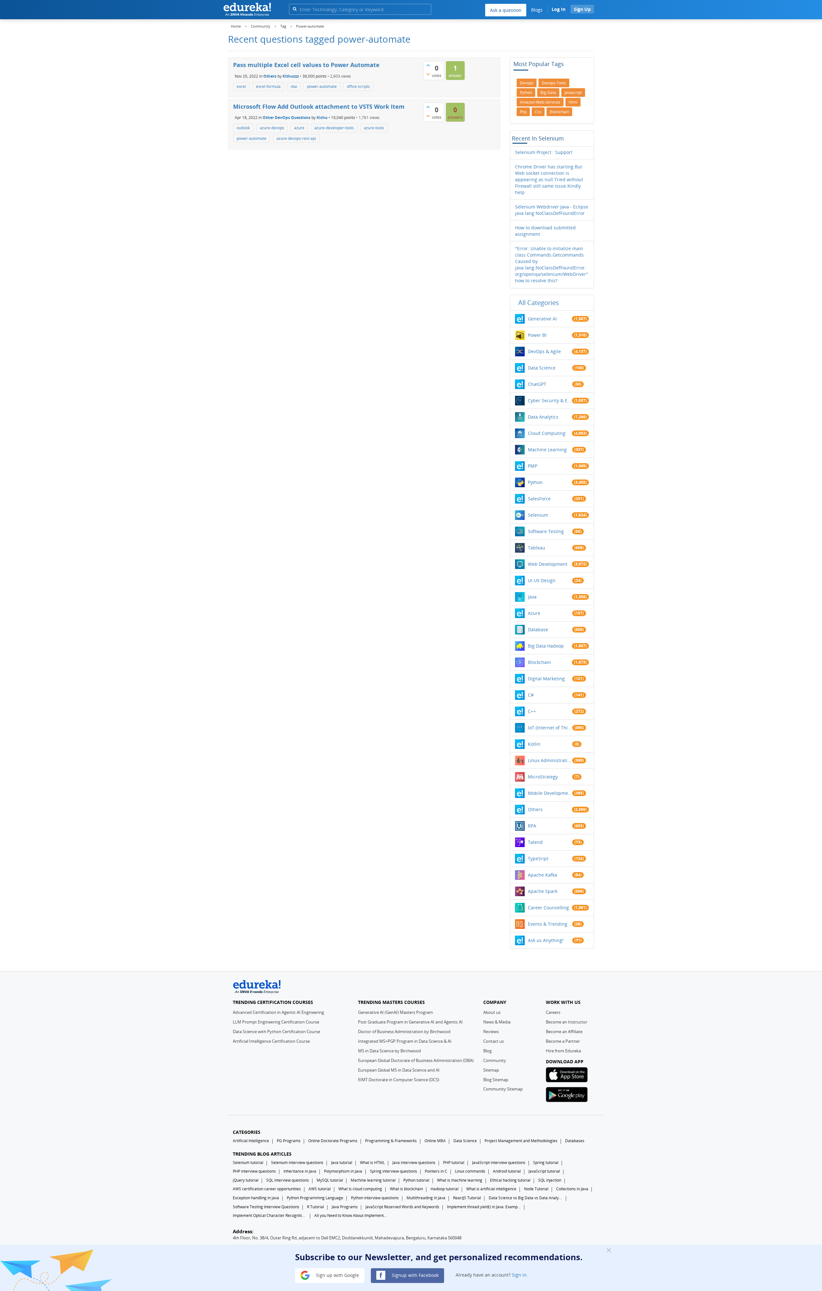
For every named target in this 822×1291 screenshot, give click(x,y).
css (538, 112)
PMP (532, 466)
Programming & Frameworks (391, 1140)
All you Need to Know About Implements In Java (351, 1215)
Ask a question (505, 10)
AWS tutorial (320, 1189)
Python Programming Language (315, 1198)
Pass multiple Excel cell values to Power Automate (306, 65)
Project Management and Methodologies (521, 1140)
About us (492, 1012)
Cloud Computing (546, 433)
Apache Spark (542, 891)
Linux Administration (550, 760)
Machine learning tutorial (373, 1180)
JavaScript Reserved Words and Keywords (402, 1207)
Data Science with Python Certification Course (276, 1031)
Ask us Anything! (546, 940)
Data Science (541, 368)
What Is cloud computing (360, 1189)
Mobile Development (550, 793)
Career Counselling (548, 908)
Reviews (491, 1031)
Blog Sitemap (495, 1080)
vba (294, 86)
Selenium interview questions (297, 1162)
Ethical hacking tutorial (510, 1180)
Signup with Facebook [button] (414, 1275)
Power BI (537, 335)
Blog (487, 1051)
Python (535, 482)
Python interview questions (375, 1198)
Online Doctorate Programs (332, 1140)
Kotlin (534, 744)
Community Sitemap (503, 1089)
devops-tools (554, 83)
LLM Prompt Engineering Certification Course (276, 1022)
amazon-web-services (540, 102)
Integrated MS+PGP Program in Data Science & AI (404, 1041)
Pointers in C (436, 1171)
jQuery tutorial (245, 1180)
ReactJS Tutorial (467, 1198)
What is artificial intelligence (491, 1189)
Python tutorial (416, 1180)
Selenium (538, 515)
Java (532, 597)
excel (241, 86)
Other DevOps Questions (286, 117)
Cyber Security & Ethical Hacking (550, 400)
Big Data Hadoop (546, 646)
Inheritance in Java (300, 1171)
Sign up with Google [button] (337, 1275)
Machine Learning (547, 449)
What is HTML (372, 1162)
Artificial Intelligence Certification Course (271, 1041)
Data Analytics (543, 417)
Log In (558, 9)
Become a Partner (563, 1041)
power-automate (322, 86)
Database (538, 629)
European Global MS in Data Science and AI (399, 1070)
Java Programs (345, 1207)
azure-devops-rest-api (296, 138)
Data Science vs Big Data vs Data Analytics (526, 1198)
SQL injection (549, 1180)
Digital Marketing (546, 678)
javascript (573, 92)
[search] (294, 8)
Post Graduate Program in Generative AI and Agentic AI (410, 1022)
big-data (548, 92)
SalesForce (539, 499)
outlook (243, 128)
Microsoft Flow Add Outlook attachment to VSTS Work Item (319, 106)
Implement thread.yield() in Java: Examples (484, 1207)
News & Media (497, 1022)
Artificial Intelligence (251, 1140)
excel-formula (268, 86)
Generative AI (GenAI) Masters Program (395, 1012)
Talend (535, 842)
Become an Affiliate (564, 1031)
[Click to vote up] (428, 65)
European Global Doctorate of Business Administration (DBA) (416, 1060)
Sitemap (491, 1070)
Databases (574, 1140)
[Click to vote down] (428, 74)
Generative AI (542, 319)
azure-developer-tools (334, 128)
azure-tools (374, 128)
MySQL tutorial (330, 1180)
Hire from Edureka (563, 1051)
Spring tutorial (545, 1162)
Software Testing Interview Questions (266, 1207)
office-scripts (358, 86)
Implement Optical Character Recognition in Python (270, 1215)
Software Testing (546, 531)
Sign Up (582, 9)
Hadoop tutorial (445, 1189)
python (526, 92)
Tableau (536, 548)
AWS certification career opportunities (267, 1189)
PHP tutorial (453, 1162)
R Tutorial (315, 1207)
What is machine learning (459, 1180)
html (573, 102)
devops (526, 83)
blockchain (559, 112)
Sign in (519, 1275)
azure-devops (272, 128)
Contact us (493, 1041)
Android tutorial (507, 1171)
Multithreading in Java (426, 1198)
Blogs (537, 10)
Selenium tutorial (248, 1162)
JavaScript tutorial (544, 1171)
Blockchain (539, 662)
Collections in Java (572, 1189)
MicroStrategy (543, 777)
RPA (532, 826)
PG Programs (289, 1140)
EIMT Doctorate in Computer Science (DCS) (398, 1080)
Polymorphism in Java (343, 1171)
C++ (532, 711)
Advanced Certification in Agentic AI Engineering (278, 1012)
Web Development (547, 564)
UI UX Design (541, 580)
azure (299, 128)
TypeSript (538, 858)
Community (494, 1060)
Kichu (322, 117)
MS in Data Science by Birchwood (389, 1051)
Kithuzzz (291, 76)
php (523, 112)
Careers (553, 1012)
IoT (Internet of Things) (550, 728)
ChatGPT (537, 384)
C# (531, 695)
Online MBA (435, 1140)
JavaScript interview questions (498, 1162)
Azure (534, 613)
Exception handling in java (256, 1198)
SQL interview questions (287, 1180)
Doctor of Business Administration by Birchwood (404, 1031)
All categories (538, 302)
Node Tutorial (536, 1189)
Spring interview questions (393, 1171)
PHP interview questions (254, 1171)
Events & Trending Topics (550, 924)
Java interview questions (413, 1162)
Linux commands (470, 1171)
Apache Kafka (542, 875)
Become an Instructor (566, 1022)
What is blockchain (406, 1189)
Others (269, 76)
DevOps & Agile (544, 351)
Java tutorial (341, 1162)
